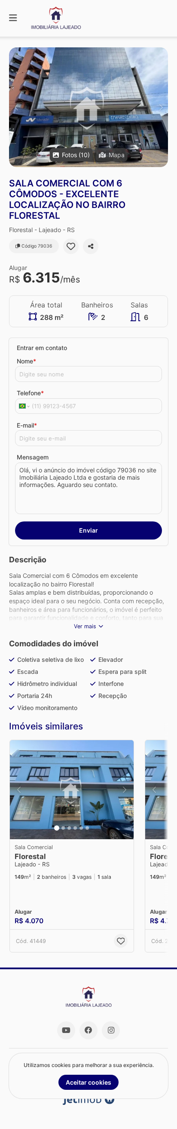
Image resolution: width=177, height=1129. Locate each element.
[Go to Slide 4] (75, 828)
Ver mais (85, 626)
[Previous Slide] (16, 107)
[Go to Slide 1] (56, 828)
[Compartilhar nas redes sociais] (90, 246)
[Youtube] (66, 1030)
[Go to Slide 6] (87, 828)
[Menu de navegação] (13, 18)
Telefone (30, 393)
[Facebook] (88, 1030)
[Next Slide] (161, 107)
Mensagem (33, 457)
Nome (26, 361)
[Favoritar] (71, 246)
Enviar (88, 530)
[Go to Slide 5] (81, 828)
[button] (88, 107)
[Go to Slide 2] (63, 828)
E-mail (27, 425)
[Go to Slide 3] (69, 828)
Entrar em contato (42, 347)
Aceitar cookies (88, 1082)
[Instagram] (111, 1030)
